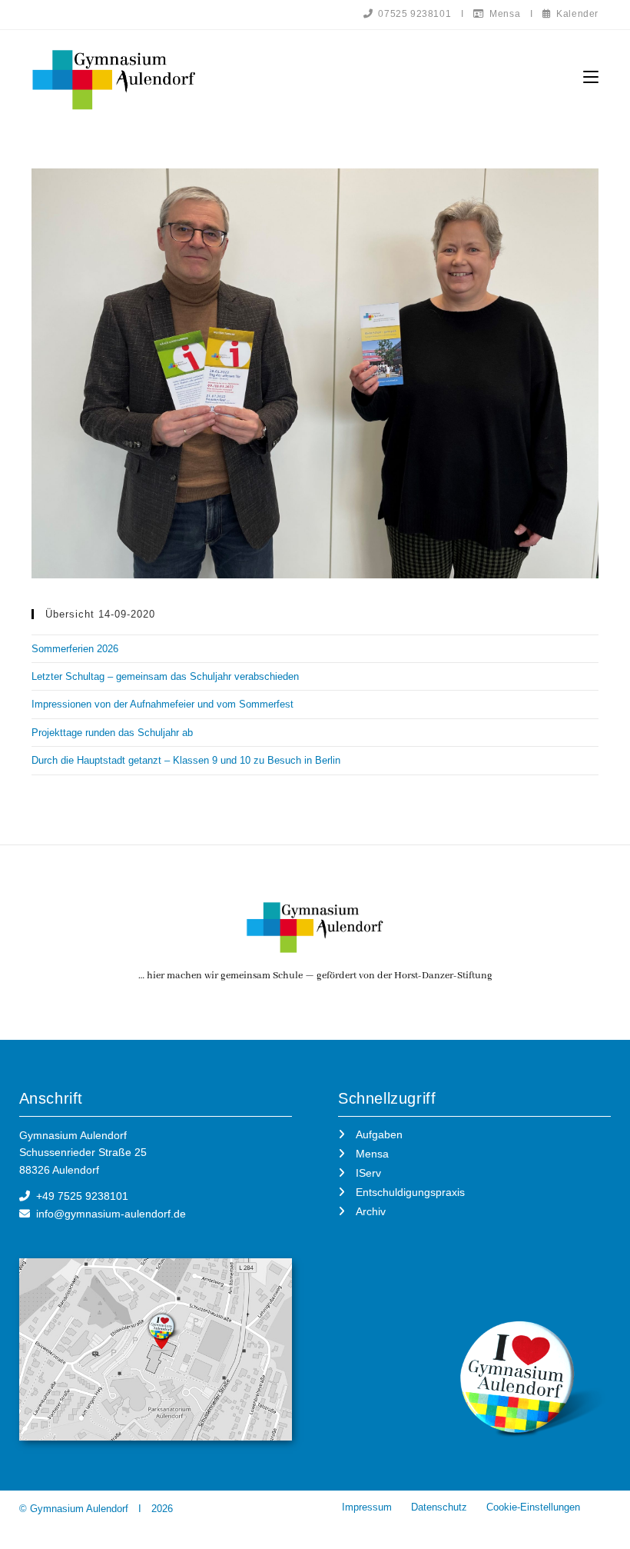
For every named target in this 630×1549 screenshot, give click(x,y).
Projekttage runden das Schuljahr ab (112, 732)
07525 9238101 (412, 13)
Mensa (502, 13)
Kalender (575, 13)
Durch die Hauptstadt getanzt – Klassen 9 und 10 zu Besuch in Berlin (186, 760)
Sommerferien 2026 (75, 649)
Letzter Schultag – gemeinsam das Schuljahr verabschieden (165, 676)
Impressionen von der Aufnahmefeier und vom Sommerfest (162, 704)
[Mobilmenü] (590, 77)
